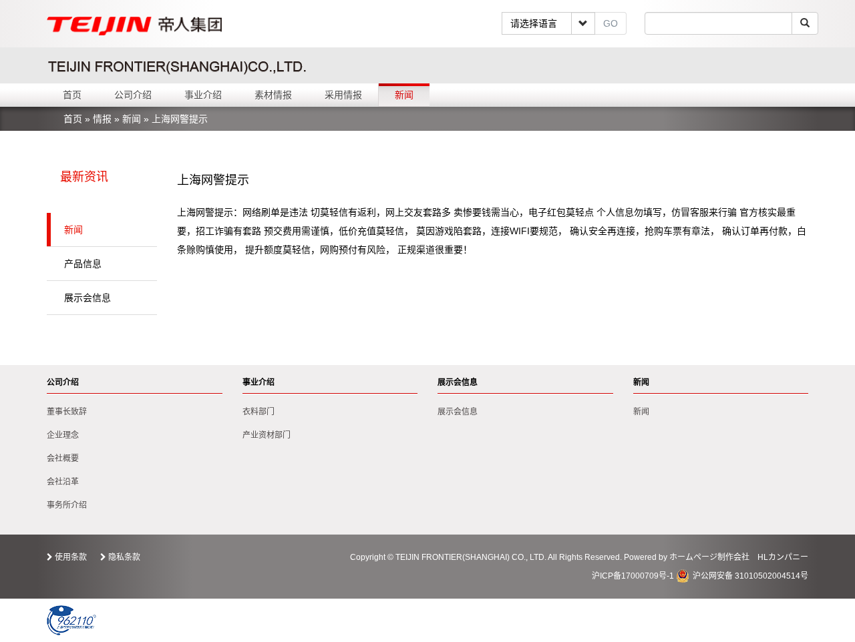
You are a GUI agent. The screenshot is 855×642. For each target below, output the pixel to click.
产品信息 (83, 263)
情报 (102, 118)
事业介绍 (203, 94)
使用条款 (71, 557)
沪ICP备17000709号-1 (633, 576)
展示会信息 (87, 297)
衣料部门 (258, 411)
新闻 (404, 94)
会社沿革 (63, 482)
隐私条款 (124, 557)
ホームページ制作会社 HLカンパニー (738, 557)
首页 (72, 94)
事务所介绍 (67, 505)
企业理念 (63, 435)
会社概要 (63, 458)
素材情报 (273, 94)
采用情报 (343, 94)
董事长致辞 (67, 411)
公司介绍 (133, 94)
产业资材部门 (266, 435)
